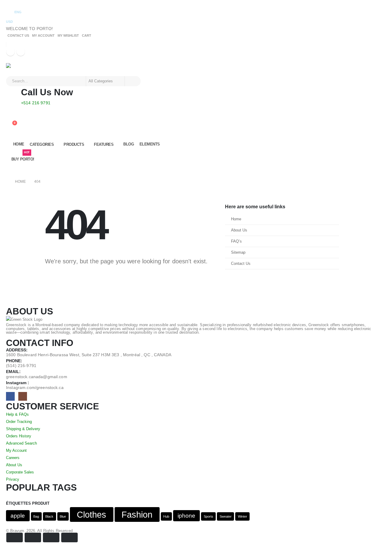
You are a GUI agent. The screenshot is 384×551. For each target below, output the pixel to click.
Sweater (226, 516)
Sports (208, 516)
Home (18, 144)
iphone (186, 516)
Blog (128, 144)
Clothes (91, 514)
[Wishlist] (10, 118)
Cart (86, 35)
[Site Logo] (22, 69)
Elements (150, 144)
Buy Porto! (22, 156)
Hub (166, 516)
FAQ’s (236, 241)
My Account (43, 35)
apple (17, 516)
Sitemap (238, 252)
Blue (63, 516)
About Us (239, 230)
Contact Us (18, 35)
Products (74, 144)
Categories (42, 144)
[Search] (132, 81)
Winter (242, 516)
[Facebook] (10, 51)
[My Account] (10, 110)
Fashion (137, 514)
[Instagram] (20, 51)
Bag (36, 516)
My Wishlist (68, 35)
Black (49, 516)
